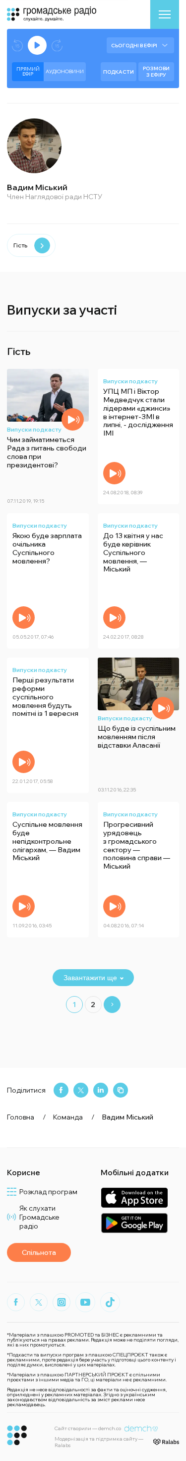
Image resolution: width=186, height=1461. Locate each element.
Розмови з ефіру (156, 71)
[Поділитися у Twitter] (80, 1090)
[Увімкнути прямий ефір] (37, 45)
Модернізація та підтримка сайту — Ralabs (99, 1442)
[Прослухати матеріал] (73, 419)
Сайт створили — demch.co (88, 1428)
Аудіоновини (65, 71)
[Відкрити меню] (164, 14)
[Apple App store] (134, 1197)
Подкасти (118, 72)
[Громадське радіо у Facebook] (16, 1302)
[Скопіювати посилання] (120, 1090)
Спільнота (39, 1252)
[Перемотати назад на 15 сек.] (17, 45)
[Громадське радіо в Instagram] (61, 1302)
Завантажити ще (90, 978)
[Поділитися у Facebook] (61, 1090)
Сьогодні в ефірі (134, 45)
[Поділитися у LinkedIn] (100, 1090)
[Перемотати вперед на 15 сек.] (57, 45)
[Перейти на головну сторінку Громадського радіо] (17, 1435)
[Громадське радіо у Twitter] (39, 1302)
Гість (20, 245)
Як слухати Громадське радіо (39, 1217)
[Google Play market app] (134, 1223)
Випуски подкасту (34, 429)
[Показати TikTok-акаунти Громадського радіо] (110, 1302)
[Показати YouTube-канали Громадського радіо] (85, 1302)
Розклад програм (48, 1191)
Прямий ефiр (28, 71)
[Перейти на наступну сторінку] (112, 1004)
